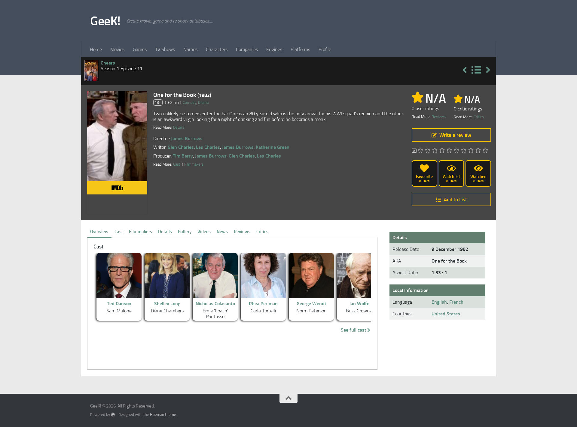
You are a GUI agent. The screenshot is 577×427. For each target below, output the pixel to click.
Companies (247, 49)
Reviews (439, 116)
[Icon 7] (463, 151)
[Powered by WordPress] (113, 414)
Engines (274, 49)
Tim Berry (183, 156)
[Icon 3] (435, 151)
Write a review (455, 135)
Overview (99, 231)
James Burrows (187, 138)
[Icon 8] (471, 151)
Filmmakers (193, 164)
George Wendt (311, 303)
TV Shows (165, 49)
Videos (204, 231)
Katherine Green (272, 147)
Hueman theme (163, 414)
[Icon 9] (478, 151)
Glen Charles (181, 147)
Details (179, 127)
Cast (176, 164)
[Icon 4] (442, 151)
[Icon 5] (449, 151)
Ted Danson (119, 303)
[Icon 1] (420, 151)
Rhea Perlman (263, 303)
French (456, 302)
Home (96, 49)
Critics (479, 117)
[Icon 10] (485, 151)
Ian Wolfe (359, 303)
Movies (117, 49)
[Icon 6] (456, 151)
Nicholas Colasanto (215, 303)
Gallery (184, 231)
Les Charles (208, 147)
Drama (203, 102)
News (222, 231)
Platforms (300, 49)
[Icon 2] (427, 151)
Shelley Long (167, 303)
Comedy (189, 102)
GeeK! (105, 21)
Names (190, 49)
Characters (216, 49)
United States (446, 314)
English (439, 302)
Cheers (108, 63)
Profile (325, 49)
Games (140, 49)
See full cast (353, 330)
